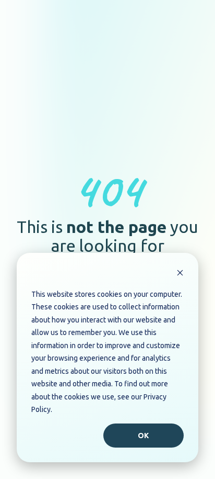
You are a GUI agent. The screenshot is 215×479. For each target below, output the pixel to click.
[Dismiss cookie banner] (180, 274)
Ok (144, 435)
